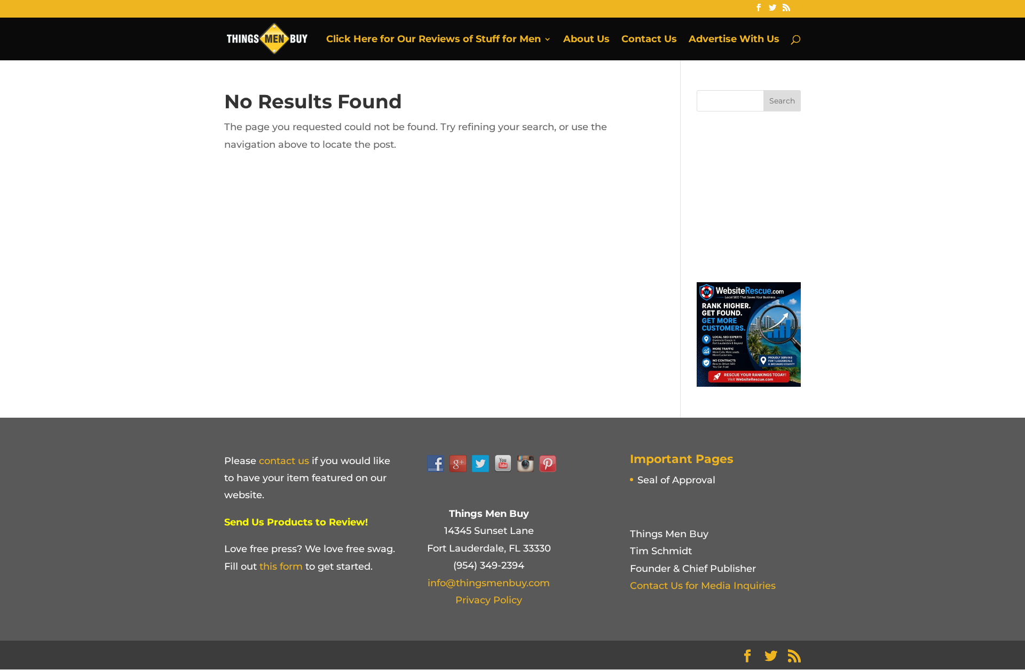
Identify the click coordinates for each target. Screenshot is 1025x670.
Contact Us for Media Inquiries (703, 586)
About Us (586, 40)
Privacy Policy (488, 600)
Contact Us (649, 40)
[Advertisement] (777, 194)
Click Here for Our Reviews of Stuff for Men (433, 40)
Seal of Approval (676, 480)
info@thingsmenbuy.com (489, 583)
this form (281, 566)
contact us (284, 461)
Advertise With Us (734, 40)
